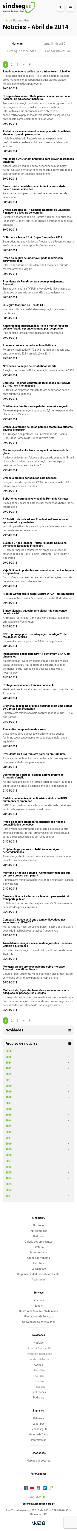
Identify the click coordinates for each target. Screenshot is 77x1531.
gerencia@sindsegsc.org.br (39, 1503)
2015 (9, 1114)
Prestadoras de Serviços (38, 1316)
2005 (9, 1172)
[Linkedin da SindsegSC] (45, 1488)
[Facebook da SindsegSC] (26, 1488)
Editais (38, 1305)
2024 (9, 1062)
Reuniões (39, 1370)
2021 (9, 1080)
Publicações (38, 1392)
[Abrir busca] (60, 7)
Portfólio (38, 1225)
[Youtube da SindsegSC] (32, 1488)
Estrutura (38, 1263)
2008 (9, 1155)
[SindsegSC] (19, 7)
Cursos (39, 1376)
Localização (38, 1268)
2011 (9, 1138)
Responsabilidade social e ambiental (38, 1274)
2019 (9, 1091)
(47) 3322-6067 (38, 1497)
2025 (9, 1057)
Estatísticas (39, 1453)
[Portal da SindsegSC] (51, 1488)
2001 (9, 1195)
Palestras (39, 1386)
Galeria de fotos (38, 1434)
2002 (9, 1190)
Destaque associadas (21, 51)
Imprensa (38, 1410)
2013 (9, 1126)
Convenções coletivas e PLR (38, 1322)
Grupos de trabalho (38, 1258)
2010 (9, 1143)
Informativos (38, 1440)
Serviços (38, 1292)
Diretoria (38, 1247)
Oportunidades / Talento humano (38, 1311)
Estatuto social (38, 1252)
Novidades (38, 1335)
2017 (9, 1103)
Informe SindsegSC (52, 43)
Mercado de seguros (38, 1460)
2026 (9, 1051)
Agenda (38, 1364)
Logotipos (38, 1423)
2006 (9, 1166)
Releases (38, 1418)
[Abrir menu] (70, 7)
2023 (9, 1068)
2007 (9, 1161)
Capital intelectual (57, 51)
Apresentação (38, 1230)
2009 (9, 1149)
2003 (9, 1184)
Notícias (17, 43)
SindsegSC (38, 1217)
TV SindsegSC (38, 1429)
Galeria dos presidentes (38, 1241)
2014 (9, 1120)
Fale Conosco (39, 1473)
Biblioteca (38, 1300)
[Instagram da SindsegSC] (38, 1488)
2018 (9, 1097)
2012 (9, 1132)
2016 (9, 1109)
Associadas (38, 1279)
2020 (9, 1085)
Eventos (39, 1381)
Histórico (38, 1236)
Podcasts (38, 1397)
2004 (9, 1178)
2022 (9, 1074)
